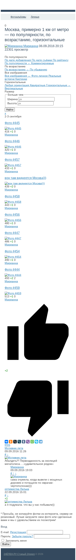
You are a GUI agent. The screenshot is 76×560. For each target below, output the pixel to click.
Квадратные (38, 85)
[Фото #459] (13, 293)
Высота (12, 103)
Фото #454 (12, 251)
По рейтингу (60, 60)
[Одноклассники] (10, 441)
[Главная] (4, 17)
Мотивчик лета (14, 448)
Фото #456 (12, 214)
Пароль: (6, 536)
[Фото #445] (13, 128)
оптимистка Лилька (17, 489)
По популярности (17, 63)
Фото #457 (12, 159)
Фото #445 (12, 123)
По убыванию (38, 69)
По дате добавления (18, 60)
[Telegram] (40, 441)
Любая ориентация (17, 85)
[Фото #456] (13, 220)
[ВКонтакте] (6, 441)
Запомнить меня (16, 540)
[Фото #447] (13, 238)
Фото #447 (12, 233)
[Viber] (28, 441)
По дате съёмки (42, 60)
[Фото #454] (13, 256)
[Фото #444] (13, 275)
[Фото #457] (13, 165)
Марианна (30, 46)
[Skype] (36, 441)
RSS (7, 445)
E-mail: (5, 532)
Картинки (21, 78)
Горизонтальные (58, 85)
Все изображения (18, 75)
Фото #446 (12, 141)
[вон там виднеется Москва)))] (25, 183)
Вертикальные (14, 88)
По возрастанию (17, 69)
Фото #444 (12, 269)
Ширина (12, 99)
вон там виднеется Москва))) (25, 178)
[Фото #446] (13, 146)
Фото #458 (12, 196)
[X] (15, 441)
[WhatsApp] (32, 441)
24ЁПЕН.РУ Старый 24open (19, 554)
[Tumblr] (23, 441)
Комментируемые (42, 63)
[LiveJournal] (19, 441)
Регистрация (18, 532)
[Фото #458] (13, 201)
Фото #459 (12, 288)
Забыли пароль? (22, 536)
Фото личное (40, 75)
